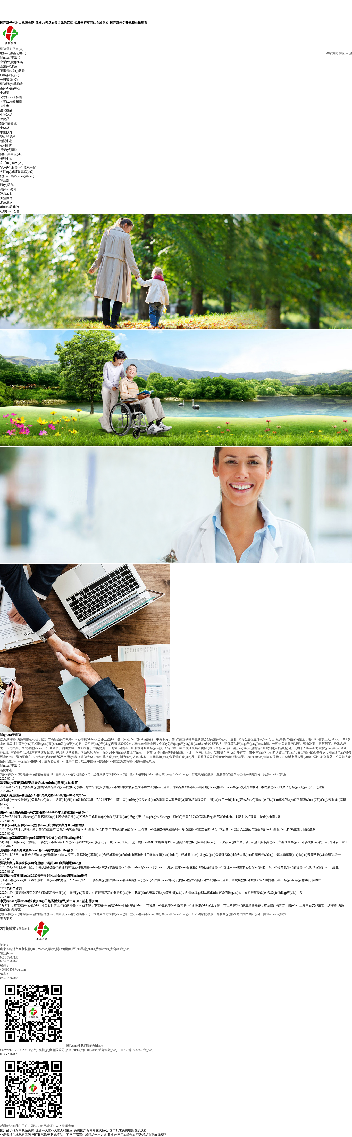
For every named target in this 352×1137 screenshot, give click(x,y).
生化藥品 (6, 110)
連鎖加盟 (6, 193)
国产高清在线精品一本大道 (88, 1134)
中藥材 (4, 128)
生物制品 (6, 114)
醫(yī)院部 (7, 185)
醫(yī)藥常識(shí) (11, 154)
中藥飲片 (6, 132)
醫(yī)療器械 (8, 123)
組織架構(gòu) (9, 75)
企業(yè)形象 (8, 66)
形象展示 (6, 202)
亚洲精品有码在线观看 (151, 1134)
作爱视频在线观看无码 (15, 1134)
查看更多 (6, 918)
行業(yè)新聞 (8, 150)
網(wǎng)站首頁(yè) (13, 53)
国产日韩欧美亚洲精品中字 (50, 1134)
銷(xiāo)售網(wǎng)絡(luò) (17, 176)
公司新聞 (6, 145)
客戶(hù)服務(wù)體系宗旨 (18, 167)
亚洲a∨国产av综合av (121, 1134)
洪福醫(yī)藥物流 (11, 84)
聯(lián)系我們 (9, 207)
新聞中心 (6, 141)
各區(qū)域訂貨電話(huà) (16, 172)
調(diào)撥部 (8, 189)
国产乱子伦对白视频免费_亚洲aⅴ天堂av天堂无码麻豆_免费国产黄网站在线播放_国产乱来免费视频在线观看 (73, 23)
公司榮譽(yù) (9, 79)
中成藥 (4, 93)
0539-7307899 (9, 1054)
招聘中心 (6, 158)
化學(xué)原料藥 (11, 97)
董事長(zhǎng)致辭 (12, 71)
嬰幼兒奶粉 (7, 136)
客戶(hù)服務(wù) (11, 163)
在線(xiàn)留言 (10, 211)
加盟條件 (6, 198)
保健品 (4, 119)
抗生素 (4, 106)
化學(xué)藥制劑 (11, 101)
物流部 (4, 180)
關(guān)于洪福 (10, 57)
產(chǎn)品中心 (10, 88)
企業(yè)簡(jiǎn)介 (12, 62)
